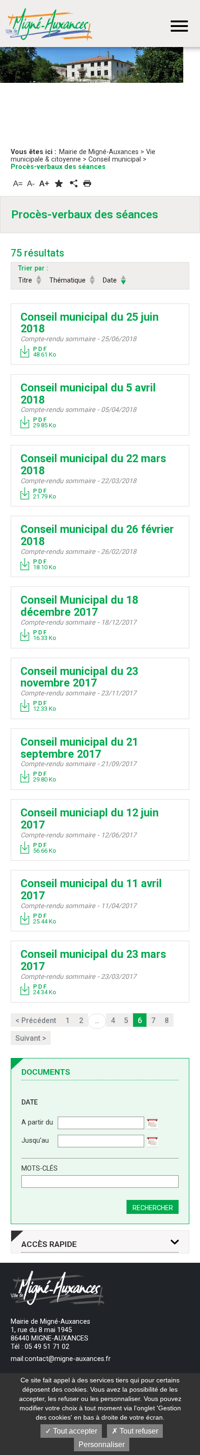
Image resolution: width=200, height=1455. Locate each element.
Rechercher (153, 1208)
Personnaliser (102, 1444)
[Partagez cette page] (73, 183)
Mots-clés (39, 1168)
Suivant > (30, 1038)
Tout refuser (138, 1431)
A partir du (37, 1122)
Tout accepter (74, 1431)
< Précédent (35, 1020)
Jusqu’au (35, 1141)
